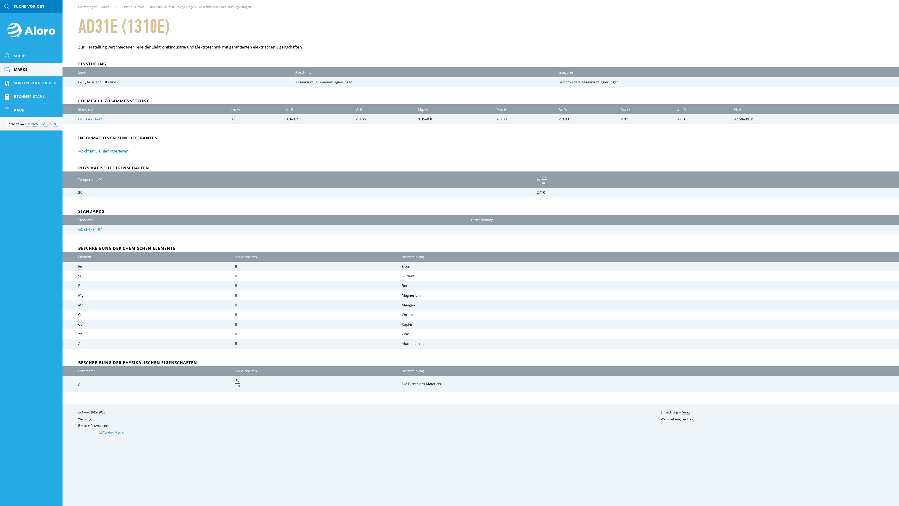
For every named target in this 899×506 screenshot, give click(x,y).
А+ (56, 123)
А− (45, 123)
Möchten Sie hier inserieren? (104, 151)
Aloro (31, 33)
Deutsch (31, 124)
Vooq (686, 412)
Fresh (691, 419)
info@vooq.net (98, 426)
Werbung (84, 419)
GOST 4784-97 (90, 119)
